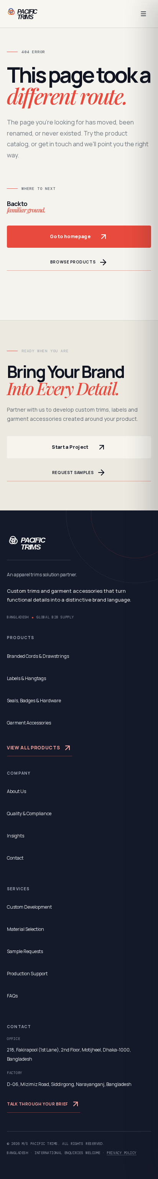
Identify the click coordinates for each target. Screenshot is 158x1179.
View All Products (33, 747)
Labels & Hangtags (26, 678)
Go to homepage (70, 236)
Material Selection (25, 929)
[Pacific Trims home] (31, 13)
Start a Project (70, 447)
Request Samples (73, 472)
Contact (15, 858)
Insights (15, 835)
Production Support (27, 973)
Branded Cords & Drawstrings (38, 656)
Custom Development (29, 907)
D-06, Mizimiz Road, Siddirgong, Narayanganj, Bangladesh (69, 1084)
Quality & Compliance (29, 813)
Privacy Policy (122, 1153)
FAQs (12, 996)
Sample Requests (25, 951)
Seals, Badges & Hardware (34, 700)
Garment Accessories (29, 723)
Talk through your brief (37, 1104)
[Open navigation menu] (143, 13)
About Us (16, 791)
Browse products (72, 262)
